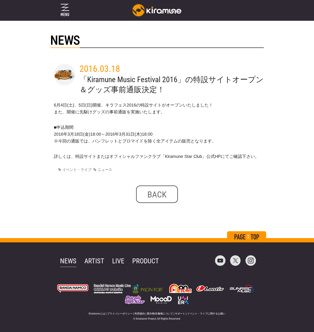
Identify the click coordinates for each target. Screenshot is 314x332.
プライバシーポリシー (120, 313)
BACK (157, 195)
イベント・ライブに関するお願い (206, 313)
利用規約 (140, 313)
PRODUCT (145, 261)
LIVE (118, 261)
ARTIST (94, 261)
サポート (180, 313)
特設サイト (86, 156)
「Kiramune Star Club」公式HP (191, 156)
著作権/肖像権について (160, 313)
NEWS (68, 261)
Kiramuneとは (97, 313)
